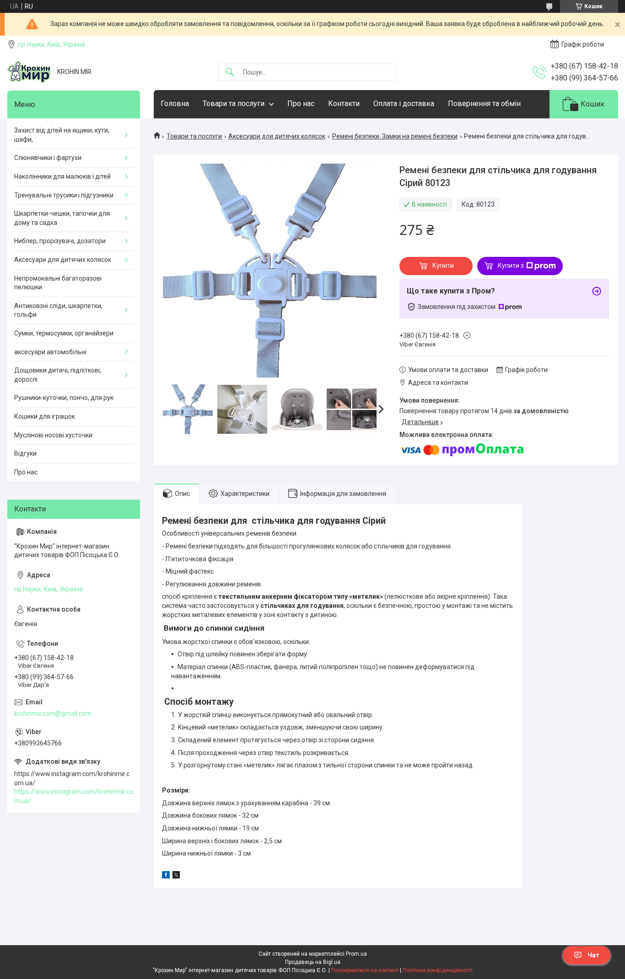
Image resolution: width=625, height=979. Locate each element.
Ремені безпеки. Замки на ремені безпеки (395, 136)
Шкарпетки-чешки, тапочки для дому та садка (62, 218)
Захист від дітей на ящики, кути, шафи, (61, 135)
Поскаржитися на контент (365, 970)
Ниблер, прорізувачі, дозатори (60, 241)
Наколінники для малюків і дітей (62, 176)
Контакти (344, 103)
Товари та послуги (233, 103)
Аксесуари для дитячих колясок (276, 136)
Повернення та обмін (484, 103)
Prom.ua (356, 954)
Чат (593, 955)
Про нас (300, 103)
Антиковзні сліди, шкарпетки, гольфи (58, 310)
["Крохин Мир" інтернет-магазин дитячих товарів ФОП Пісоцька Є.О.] (28, 72)
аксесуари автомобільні (50, 352)
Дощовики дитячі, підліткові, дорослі (57, 375)
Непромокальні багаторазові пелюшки (58, 283)
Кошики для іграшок (44, 416)
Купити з (511, 265)
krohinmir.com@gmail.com (53, 713)
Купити (443, 265)
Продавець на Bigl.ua (312, 962)
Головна (175, 103)
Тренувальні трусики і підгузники (63, 195)
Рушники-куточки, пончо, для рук (63, 397)
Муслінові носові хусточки (53, 435)
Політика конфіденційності (438, 970)
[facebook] (166, 876)
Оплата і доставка (403, 103)
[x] (176, 876)
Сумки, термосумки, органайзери (63, 333)
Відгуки (25, 453)
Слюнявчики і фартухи (47, 157)
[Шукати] (229, 72)
